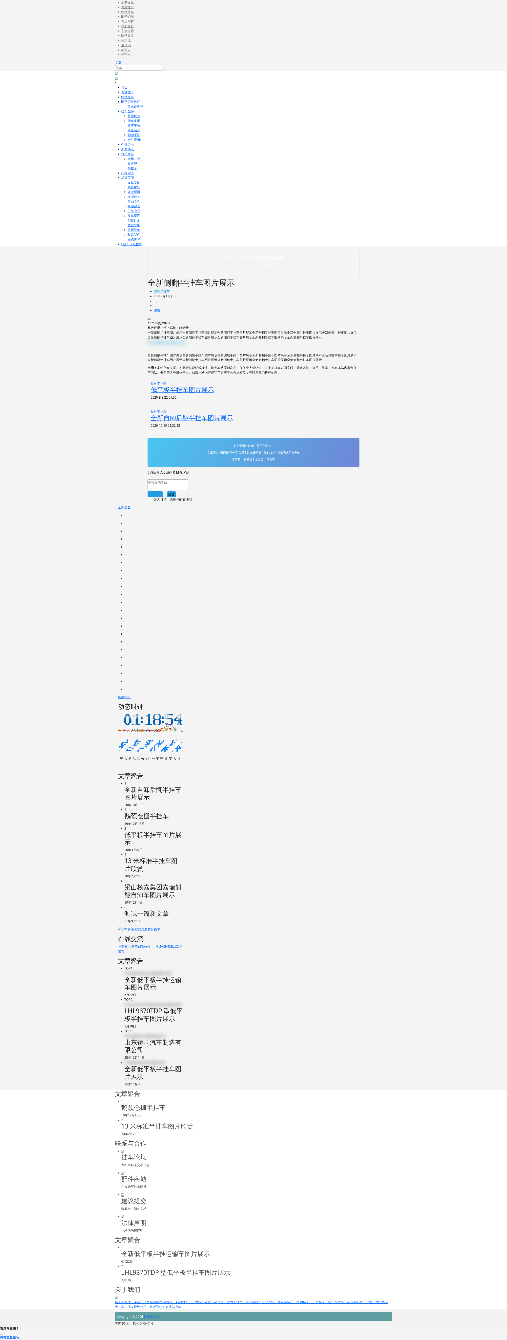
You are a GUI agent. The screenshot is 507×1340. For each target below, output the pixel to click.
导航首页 (127, 26)
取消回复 (155, 494)
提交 (171, 494)
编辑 (157, 310)
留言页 (271, 459)
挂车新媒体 (151, 1316)
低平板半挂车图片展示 (182, 389)
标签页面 (127, 177)
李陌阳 (222, 452)
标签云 (126, 50)
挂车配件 (127, 111)
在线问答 (127, 21)
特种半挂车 (162, 291)
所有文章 (127, 2)
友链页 (259, 459)
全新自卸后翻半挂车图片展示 (192, 417)
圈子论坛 (127, 16)
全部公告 (124, 507)
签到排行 (124, 697)
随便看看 (127, 35)
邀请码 (126, 45)
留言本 (126, 54)
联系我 (248, 459)
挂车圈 (123, 946)
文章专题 (127, 31)
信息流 (126, 40)
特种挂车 (127, 12)
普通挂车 (127, 7)
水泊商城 (127, 154)
